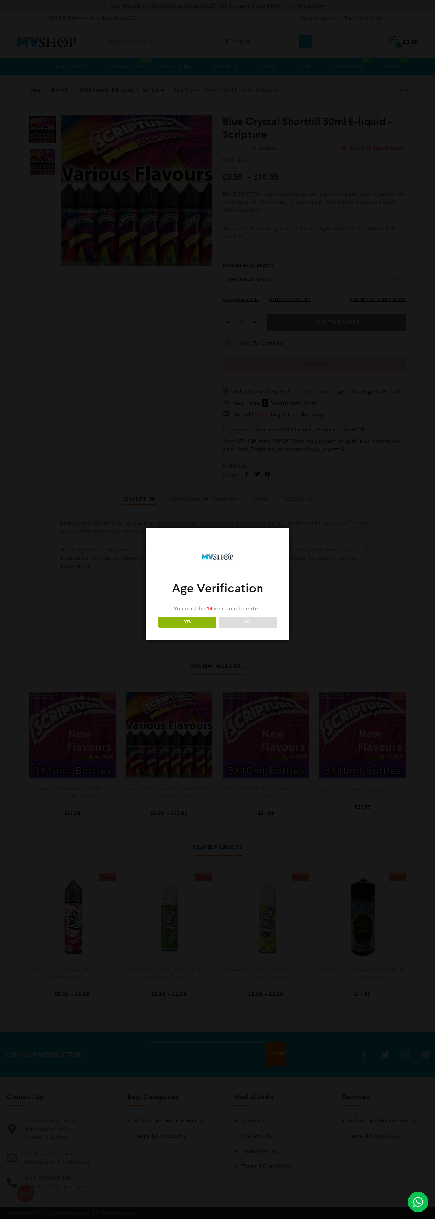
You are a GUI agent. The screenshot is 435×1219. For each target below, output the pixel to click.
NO (247, 622)
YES (187, 622)
